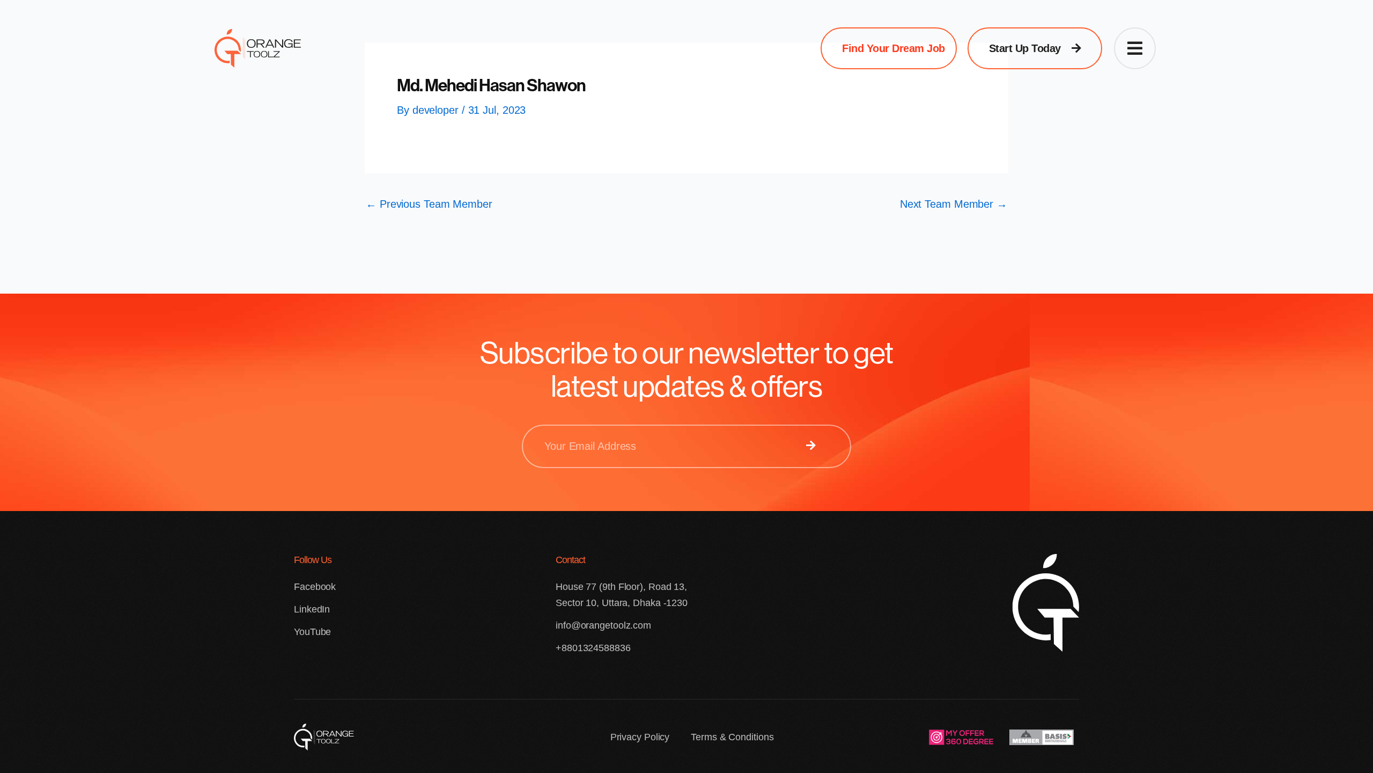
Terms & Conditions (732, 737)
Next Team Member (953, 204)
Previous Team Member (429, 204)
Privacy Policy (640, 737)
